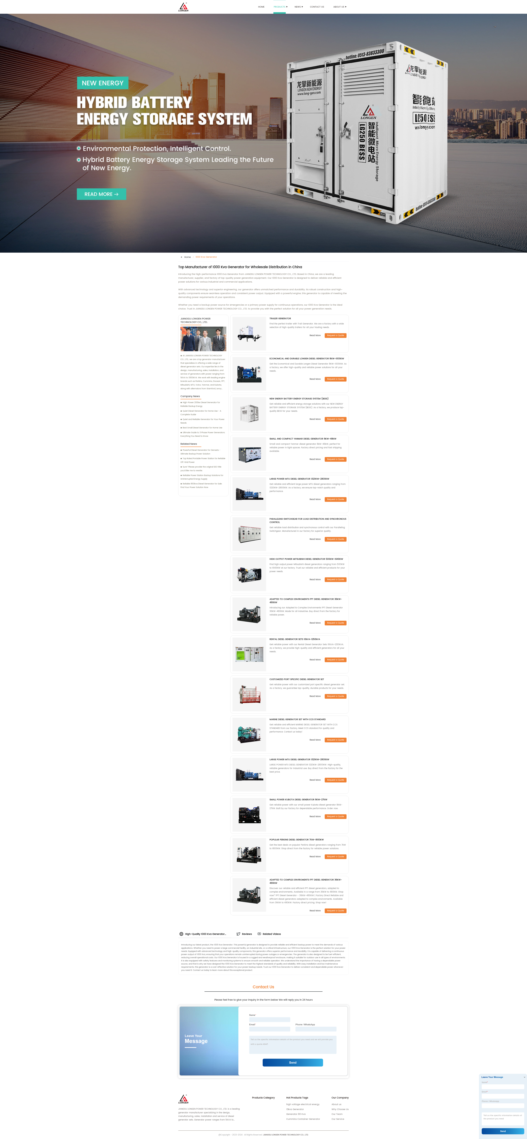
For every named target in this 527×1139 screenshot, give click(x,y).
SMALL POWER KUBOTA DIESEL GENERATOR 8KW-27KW (298, 799)
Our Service (338, 1119)
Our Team (337, 1114)
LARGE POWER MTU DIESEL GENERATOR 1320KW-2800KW (299, 479)
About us (338, 7)
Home (261, 7)
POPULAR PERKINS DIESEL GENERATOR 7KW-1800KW (297, 839)
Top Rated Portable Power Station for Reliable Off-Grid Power (202, 460)
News (298, 7)
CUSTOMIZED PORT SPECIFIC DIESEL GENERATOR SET (297, 679)
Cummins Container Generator (303, 1119)
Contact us (317, 7)
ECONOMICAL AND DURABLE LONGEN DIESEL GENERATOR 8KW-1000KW (307, 358)
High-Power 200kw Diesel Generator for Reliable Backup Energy (200, 404)
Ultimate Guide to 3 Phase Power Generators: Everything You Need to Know (202, 434)
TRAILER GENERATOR (280, 318)
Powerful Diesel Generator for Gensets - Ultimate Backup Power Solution (200, 452)
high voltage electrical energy (302, 1104)
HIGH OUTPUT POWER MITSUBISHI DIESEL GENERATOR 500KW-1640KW (306, 559)
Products (279, 7)
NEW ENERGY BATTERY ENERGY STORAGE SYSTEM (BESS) (299, 398)
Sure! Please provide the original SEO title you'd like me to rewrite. (200, 468)
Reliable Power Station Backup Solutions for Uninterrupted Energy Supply (201, 477)
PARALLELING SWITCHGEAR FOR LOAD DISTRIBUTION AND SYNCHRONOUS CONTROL (308, 520)
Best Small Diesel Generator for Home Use (202, 427)
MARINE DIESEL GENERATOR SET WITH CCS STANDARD (298, 719)
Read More (315, 335)
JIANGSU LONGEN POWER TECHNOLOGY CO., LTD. (286, 1134)
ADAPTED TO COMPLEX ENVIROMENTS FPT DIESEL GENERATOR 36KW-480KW (306, 600)
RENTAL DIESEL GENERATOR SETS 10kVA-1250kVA (295, 639)
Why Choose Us (340, 1109)
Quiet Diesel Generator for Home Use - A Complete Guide (200, 412)
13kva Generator (295, 1109)
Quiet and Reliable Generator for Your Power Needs (202, 421)
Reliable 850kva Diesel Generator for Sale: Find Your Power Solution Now (201, 485)
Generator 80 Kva (296, 1114)
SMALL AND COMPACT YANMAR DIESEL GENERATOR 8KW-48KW (303, 439)
